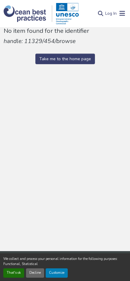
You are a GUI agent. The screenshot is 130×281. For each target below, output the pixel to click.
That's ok (14, 272)
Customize (56, 272)
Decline (35, 272)
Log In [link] (111, 13)
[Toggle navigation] (122, 13)
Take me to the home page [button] (65, 59)
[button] (28, 13)
